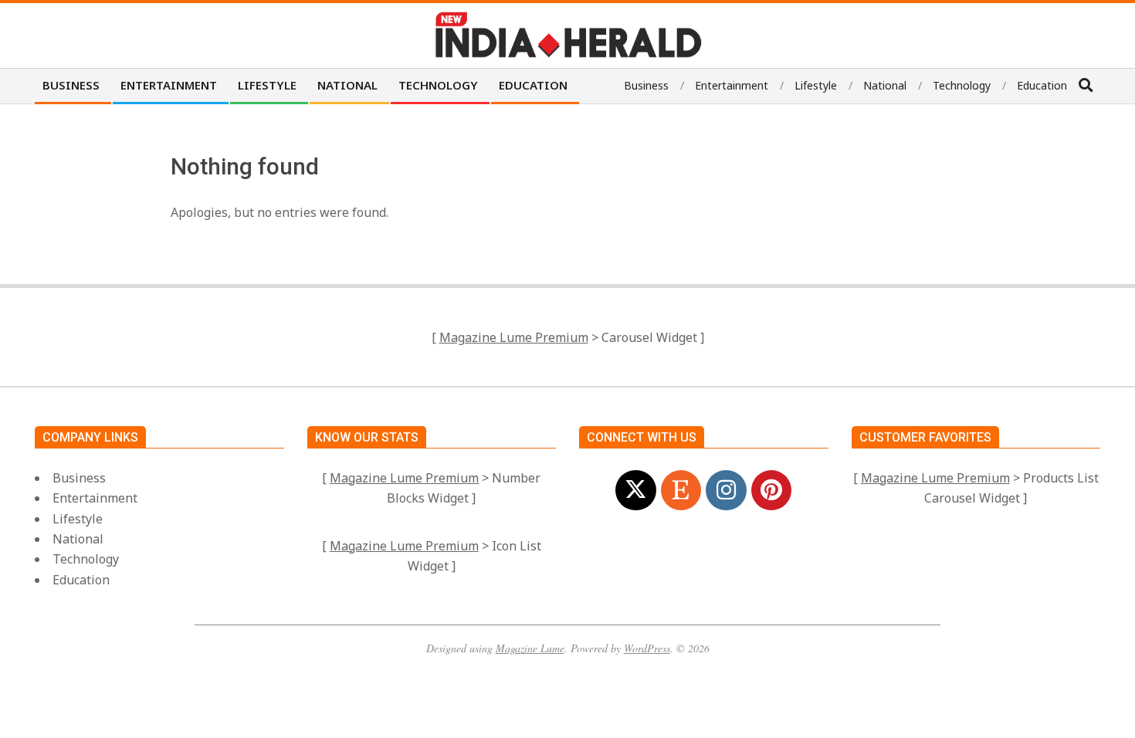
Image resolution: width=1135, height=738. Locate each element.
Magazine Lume (530, 648)
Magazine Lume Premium (513, 337)
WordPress (647, 648)
